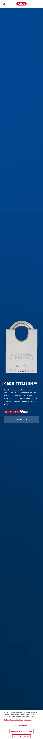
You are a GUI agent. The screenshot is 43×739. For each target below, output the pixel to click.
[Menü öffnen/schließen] (39, 4)
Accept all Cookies (21, 736)
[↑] (18, 376)
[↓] (25, 376)
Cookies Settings (21, 726)
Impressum (28, 720)
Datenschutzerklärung (16, 720)
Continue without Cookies (21, 731)
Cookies (6, 720)
